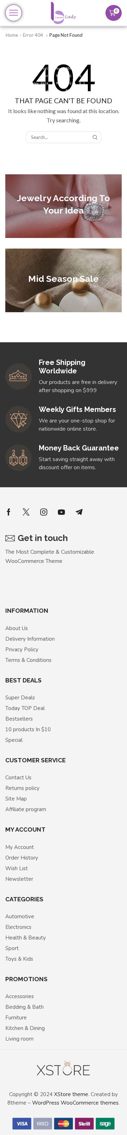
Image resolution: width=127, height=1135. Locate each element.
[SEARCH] (95, 137)
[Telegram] (79, 512)
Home (12, 35)
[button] (13, 13)
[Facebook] (8, 512)
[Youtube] (61, 512)
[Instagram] (43, 512)
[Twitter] (26, 512)
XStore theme (71, 1094)
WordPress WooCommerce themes (75, 1102)
